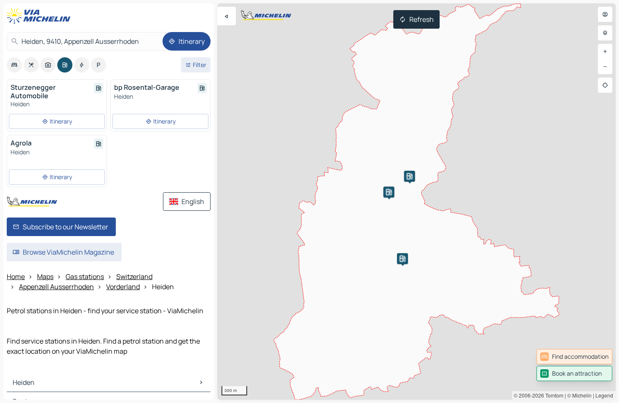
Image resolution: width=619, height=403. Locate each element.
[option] (14, 65)
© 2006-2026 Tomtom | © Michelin (553, 395)
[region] (416, 201)
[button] (409, 176)
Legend (604, 395)
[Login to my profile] (605, 14)
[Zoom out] (605, 66)
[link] (574, 356)
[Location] (605, 85)
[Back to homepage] (40, 16)
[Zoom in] (605, 51)
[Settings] (605, 32)
